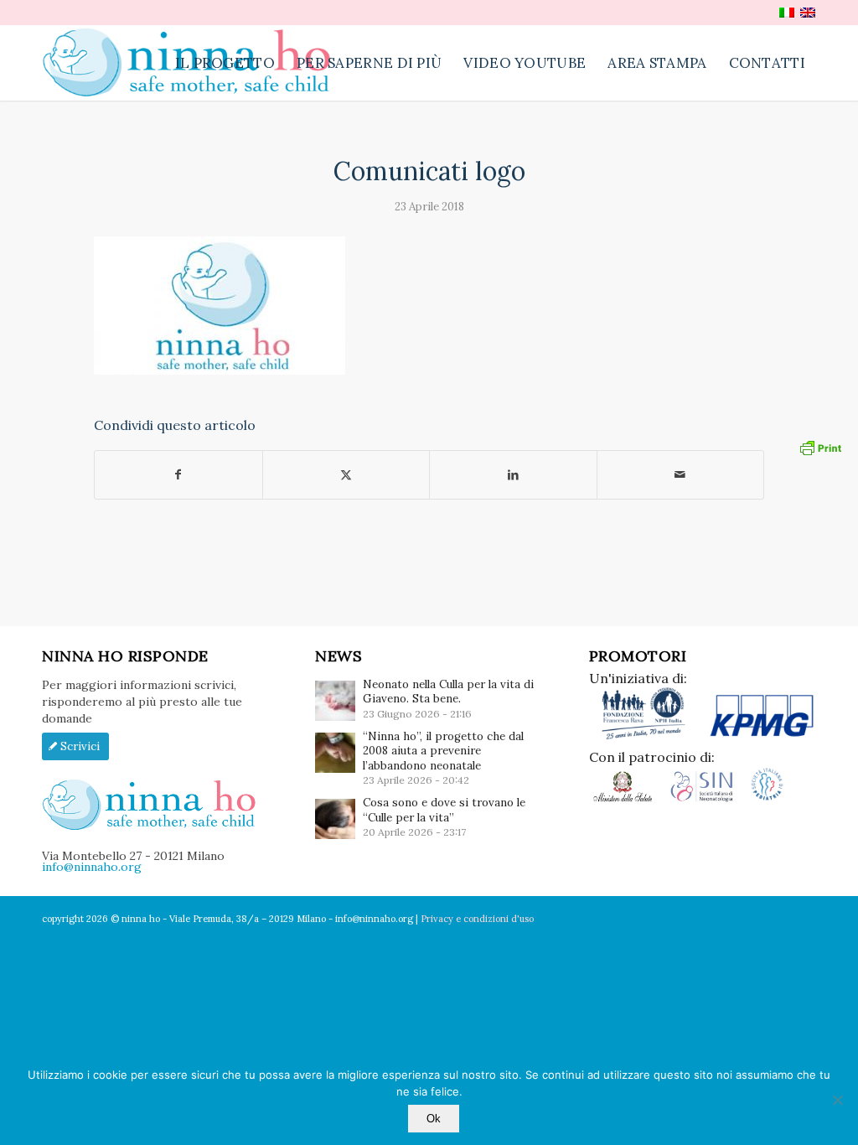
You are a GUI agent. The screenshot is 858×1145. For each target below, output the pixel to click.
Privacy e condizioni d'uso (477, 919)
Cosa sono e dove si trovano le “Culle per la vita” (444, 809)
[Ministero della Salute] (629, 798)
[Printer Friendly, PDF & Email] (820, 446)
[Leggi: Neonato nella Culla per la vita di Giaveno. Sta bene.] (335, 701)
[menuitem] (225, 63)
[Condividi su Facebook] (178, 475)
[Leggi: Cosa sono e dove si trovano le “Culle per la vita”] (335, 819)
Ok (433, 1118)
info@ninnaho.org (92, 866)
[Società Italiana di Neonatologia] (708, 798)
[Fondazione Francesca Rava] (648, 735)
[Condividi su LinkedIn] (513, 475)
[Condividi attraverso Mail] (680, 475)
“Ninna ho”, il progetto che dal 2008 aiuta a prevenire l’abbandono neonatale (443, 751)
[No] (837, 1099)
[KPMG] (761, 735)
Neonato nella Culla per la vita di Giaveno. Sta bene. (448, 691)
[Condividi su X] (346, 475)
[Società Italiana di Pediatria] (767, 798)
